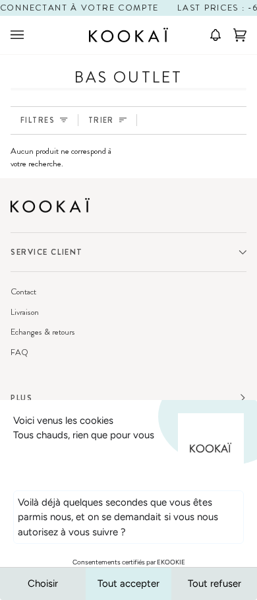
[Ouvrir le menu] (30, 35)
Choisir (43, 583)
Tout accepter (128, 583)
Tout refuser (214, 583)
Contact (23, 291)
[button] (211, 35)
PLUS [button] (21, 398)
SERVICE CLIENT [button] (47, 252)
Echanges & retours (43, 331)
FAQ (19, 352)
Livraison (25, 312)
